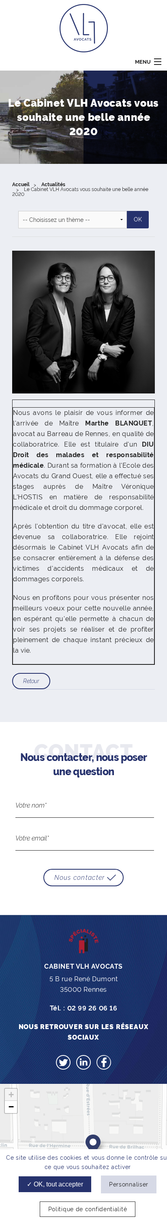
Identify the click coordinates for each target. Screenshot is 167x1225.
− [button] (11, 1107)
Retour (31, 681)
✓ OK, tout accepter (55, 1184)
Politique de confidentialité (87, 1209)
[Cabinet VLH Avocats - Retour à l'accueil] (84, 28)
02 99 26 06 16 (92, 1008)
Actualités (53, 184)
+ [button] (11, 1095)
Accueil (21, 184)
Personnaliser (128, 1184)
